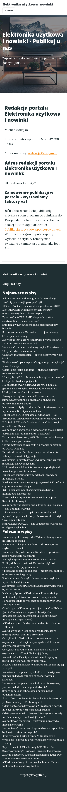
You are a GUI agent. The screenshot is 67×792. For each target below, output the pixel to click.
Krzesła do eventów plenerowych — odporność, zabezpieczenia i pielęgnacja (30, 454)
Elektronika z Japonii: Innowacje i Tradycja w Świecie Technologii (29, 499)
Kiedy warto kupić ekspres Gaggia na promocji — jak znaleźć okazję (33, 364)
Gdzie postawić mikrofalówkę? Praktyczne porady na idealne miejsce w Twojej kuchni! (32, 715)
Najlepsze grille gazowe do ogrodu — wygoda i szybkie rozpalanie (30, 546)
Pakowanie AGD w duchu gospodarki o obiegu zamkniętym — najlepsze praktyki (29, 300)
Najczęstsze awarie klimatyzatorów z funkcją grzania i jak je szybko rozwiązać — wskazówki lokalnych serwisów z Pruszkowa (29, 388)
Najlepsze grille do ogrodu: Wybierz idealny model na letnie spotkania (32, 538)
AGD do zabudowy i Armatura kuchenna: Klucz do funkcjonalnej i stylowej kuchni (31, 764)
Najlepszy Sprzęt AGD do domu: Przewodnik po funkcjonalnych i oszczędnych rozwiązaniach (30, 595)
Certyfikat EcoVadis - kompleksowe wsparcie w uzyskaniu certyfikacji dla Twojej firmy (30, 651)
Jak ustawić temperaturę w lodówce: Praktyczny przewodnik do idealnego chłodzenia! (31, 685)
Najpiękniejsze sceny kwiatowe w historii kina (29, 559)
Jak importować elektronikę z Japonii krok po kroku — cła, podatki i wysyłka (32, 506)
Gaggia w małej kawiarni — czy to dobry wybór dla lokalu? (32, 356)
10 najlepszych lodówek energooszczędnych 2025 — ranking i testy (33, 602)
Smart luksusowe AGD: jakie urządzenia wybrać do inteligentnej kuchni (32, 525)
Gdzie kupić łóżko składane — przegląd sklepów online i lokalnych (30, 371)
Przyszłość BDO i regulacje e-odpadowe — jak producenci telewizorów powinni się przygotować (32, 416)
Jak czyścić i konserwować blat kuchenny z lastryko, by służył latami (33, 587)
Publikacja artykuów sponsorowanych (33, 229)
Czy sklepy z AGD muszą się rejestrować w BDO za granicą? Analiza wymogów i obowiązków (32, 610)
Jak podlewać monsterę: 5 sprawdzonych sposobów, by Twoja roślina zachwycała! (33, 730)
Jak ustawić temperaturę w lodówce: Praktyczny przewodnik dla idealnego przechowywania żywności (31, 675)
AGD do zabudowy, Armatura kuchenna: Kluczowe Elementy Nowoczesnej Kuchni (32, 756)
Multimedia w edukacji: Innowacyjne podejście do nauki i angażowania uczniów (31, 469)
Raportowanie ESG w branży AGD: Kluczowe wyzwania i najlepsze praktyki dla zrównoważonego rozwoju (33, 739)
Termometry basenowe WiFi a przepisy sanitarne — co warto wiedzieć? (33, 446)
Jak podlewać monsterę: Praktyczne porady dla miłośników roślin (30, 722)
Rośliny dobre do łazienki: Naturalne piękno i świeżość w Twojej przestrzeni (28, 565)
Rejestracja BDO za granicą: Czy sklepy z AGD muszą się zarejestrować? (29, 617)
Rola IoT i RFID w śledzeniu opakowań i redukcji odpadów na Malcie (30, 424)
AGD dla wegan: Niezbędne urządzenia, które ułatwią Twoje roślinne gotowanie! (29, 632)
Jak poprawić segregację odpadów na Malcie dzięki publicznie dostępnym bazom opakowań (32, 431)
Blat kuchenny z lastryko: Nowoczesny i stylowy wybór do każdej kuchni (30, 580)
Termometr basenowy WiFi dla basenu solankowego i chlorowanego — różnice (33, 439)
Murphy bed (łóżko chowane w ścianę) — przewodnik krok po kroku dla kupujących (33, 379)
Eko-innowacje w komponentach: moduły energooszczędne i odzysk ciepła (27, 311)
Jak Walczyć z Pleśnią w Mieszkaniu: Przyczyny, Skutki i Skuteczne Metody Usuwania (30, 658)
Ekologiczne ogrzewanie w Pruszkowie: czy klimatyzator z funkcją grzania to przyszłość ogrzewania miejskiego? (28, 399)
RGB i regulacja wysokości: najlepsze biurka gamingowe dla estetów (28, 491)
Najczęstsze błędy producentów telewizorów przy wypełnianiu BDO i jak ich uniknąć (32, 409)
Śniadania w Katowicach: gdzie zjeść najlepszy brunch (29, 326)
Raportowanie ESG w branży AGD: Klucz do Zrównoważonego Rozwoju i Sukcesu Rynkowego (31, 749)
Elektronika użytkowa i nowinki (27, 4)
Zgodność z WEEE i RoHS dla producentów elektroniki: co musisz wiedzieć (28, 319)
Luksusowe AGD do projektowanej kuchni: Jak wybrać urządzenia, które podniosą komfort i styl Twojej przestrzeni (31, 516)
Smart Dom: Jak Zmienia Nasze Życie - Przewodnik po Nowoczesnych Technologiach (32, 700)
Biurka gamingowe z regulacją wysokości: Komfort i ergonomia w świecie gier (33, 484)
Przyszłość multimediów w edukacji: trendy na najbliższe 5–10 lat (29, 476)
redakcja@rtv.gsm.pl (42, 153)
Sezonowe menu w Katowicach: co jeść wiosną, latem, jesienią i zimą (30, 334)
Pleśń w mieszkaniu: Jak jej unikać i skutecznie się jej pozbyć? (33, 666)
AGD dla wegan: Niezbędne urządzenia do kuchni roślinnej (31, 625)
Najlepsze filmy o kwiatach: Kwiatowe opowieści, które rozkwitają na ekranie (31, 553)
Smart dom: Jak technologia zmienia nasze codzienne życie (27, 692)
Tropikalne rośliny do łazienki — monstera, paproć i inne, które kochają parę (33, 572)
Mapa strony (11, 284)
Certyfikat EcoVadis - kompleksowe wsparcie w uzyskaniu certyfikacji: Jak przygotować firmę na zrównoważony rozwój (31, 642)
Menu (8, 10)
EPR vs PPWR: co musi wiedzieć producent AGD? (31, 305)
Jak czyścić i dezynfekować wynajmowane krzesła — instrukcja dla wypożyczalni (33, 461)
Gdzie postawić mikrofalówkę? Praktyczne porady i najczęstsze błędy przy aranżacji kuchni (32, 707)
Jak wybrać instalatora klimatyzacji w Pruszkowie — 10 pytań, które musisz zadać (33, 341)
